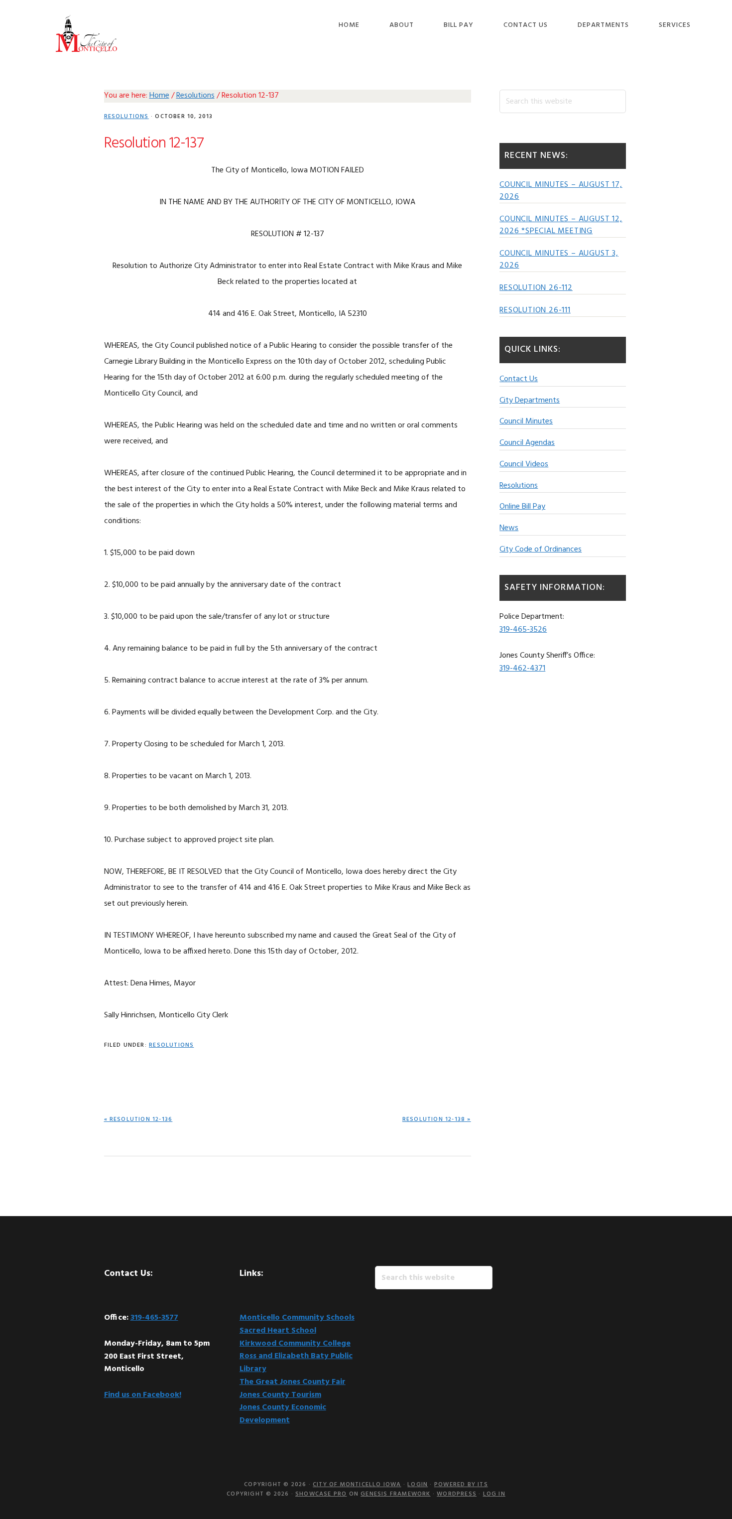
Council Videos (523, 464)
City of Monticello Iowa (86, 33)
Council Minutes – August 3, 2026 (558, 259)
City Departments (529, 400)
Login (417, 1485)
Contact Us (518, 379)
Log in (494, 1494)
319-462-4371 (522, 668)
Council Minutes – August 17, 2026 (560, 190)
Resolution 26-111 (535, 310)
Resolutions (126, 117)
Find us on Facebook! (142, 1394)
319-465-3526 (523, 629)
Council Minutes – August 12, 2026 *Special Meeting (560, 225)
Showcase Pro (321, 1494)
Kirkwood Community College (295, 1343)
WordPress (457, 1494)
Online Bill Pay (522, 506)
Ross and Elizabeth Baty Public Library (296, 1363)
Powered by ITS (461, 1485)
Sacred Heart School (278, 1330)
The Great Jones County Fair (293, 1382)
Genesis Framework (395, 1494)
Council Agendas (527, 442)
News (508, 528)
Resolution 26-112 (536, 287)
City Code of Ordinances (540, 549)
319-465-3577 (154, 1317)
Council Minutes (526, 421)
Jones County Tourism (280, 1394)
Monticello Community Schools (297, 1317)
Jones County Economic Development (283, 1414)
